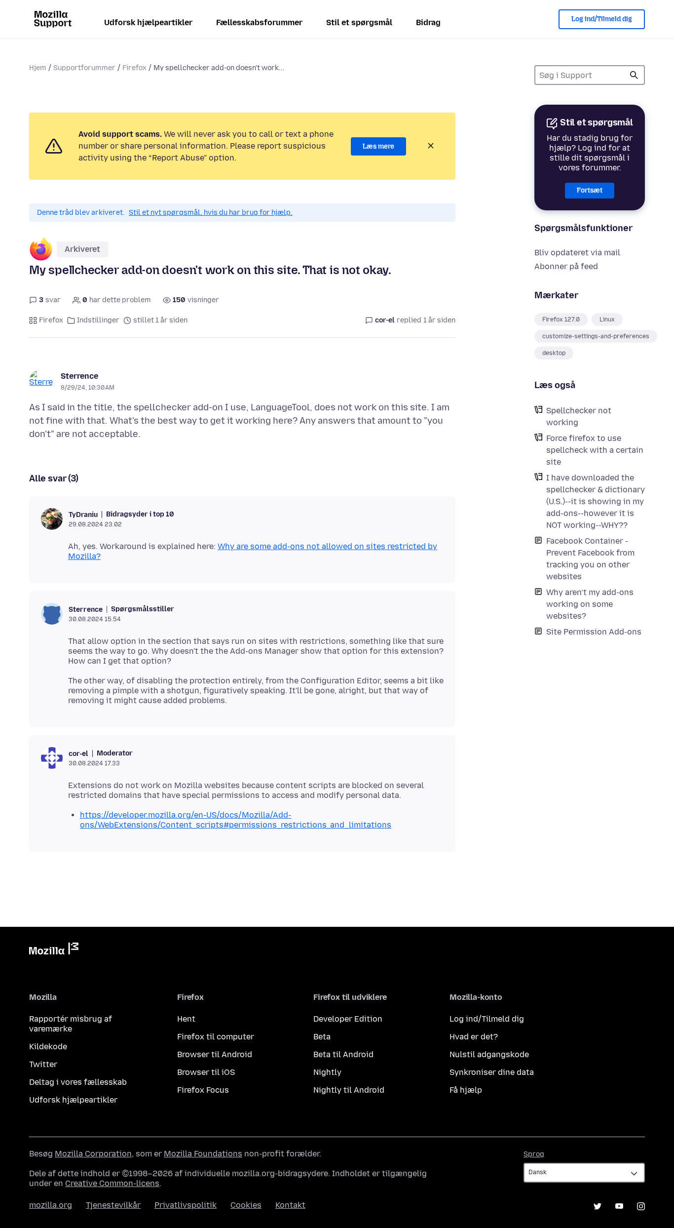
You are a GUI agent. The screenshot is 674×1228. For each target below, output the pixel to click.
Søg (634, 75)
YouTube (619, 1206)
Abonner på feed (566, 266)
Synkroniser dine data (491, 1072)
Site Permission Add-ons (593, 631)
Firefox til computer (215, 1036)
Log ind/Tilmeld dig (601, 19)
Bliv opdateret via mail (577, 252)
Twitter (43, 1064)
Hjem (37, 68)
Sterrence (79, 376)
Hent (186, 1019)
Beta (322, 1036)
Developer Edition (347, 1019)
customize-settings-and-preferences (595, 336)
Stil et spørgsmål (359, 22)
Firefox (134, 68)
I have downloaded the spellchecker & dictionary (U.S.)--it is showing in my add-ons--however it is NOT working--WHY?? (595, 501)
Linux (607, 319)
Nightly (327, 1072)
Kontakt (290, 1205)
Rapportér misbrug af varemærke (70, 1023)
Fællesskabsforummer (259, 22)
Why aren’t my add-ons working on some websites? (590, 604)
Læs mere (378, 146)
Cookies (246, 1205)
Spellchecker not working (578, 416)
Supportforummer (84, 68)
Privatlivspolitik (185, 1205)
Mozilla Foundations (203, 1153)
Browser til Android (214, 1054)
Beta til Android (343, 1054)
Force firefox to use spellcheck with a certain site (594, 450)
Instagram (641, 1206)
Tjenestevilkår (113, 1205)
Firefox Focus (203, 1090)
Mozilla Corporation (93, 1153)
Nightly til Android (348, 1090)
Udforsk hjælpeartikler (148, 22)
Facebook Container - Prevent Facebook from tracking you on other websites (590, 558)
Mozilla (53, 950)
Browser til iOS (206, 1072)
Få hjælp (465, 1090)
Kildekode (48, 1046)
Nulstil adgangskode (489, 1054)
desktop (553, 353)
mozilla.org (50, 1205)
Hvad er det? (473, 1036)
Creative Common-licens (112, 1183)
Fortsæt (589, 190)
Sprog (534, 1154)
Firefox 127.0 (561, 319)
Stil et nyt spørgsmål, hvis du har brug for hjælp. (211, 212)
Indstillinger (98, 320)
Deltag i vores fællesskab (78, 1082)
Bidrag (428, 22)
